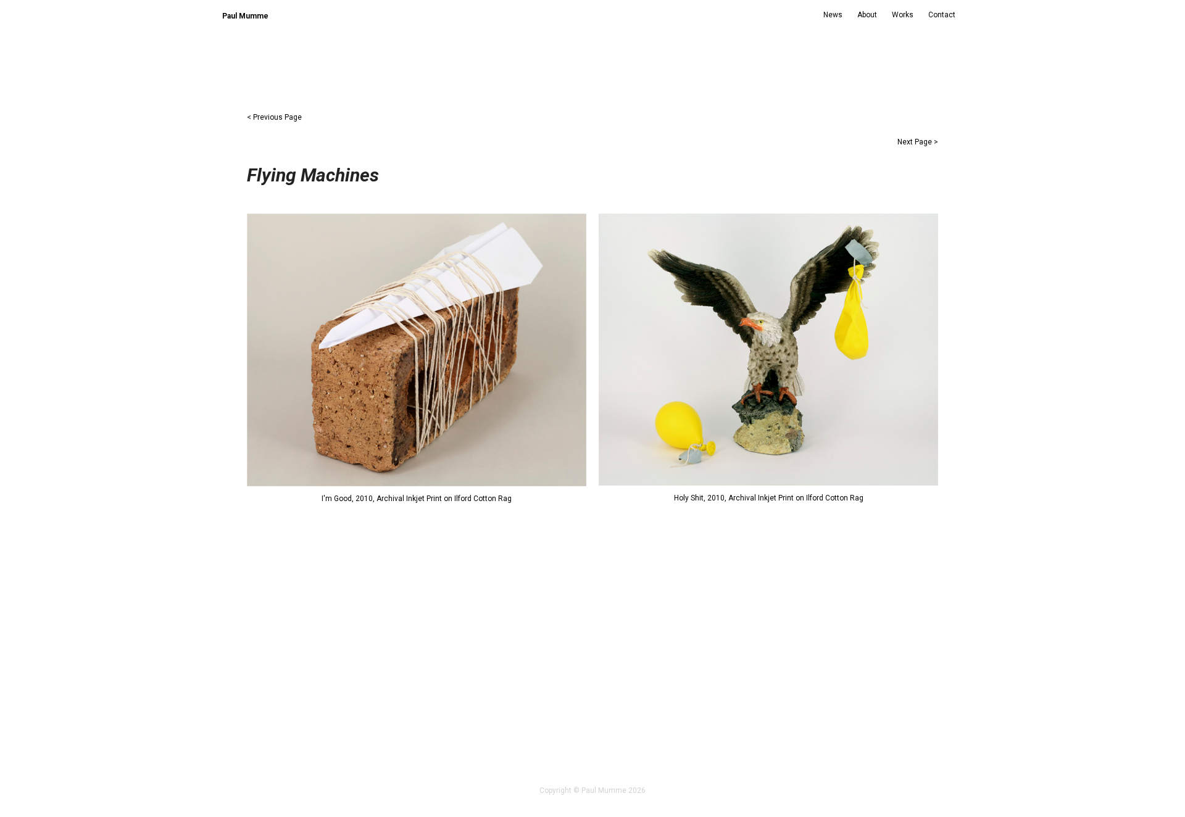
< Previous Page (274, 117)
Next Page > (917, 142)
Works (902, 14)
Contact (941, 14)
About (867, 14)
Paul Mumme (245, 16)
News (832, 14)
